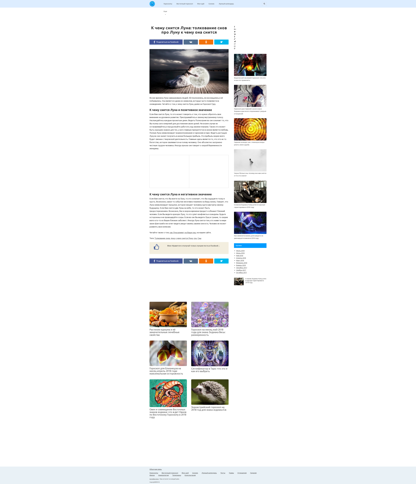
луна (173, 238)
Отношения (242, 473)
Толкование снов (162, 238)
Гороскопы (168, 4)
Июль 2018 (240, 251)
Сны (199, 238)
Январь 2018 (241, 265)
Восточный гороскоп (184, 4)
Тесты (222, 473)
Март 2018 (240, 260)
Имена (152, 475)
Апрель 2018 (241, 258)
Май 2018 (239, 255)
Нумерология (163, 475)
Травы (231, 473)
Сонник (211, 4)
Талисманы (176, 475)
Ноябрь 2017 (241, 270)
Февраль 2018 (241, 263)
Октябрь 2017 (241, 272)
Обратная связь (156, 469)
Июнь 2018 (240, 253)
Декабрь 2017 (241, 268)
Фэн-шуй (200, 4)
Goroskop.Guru (154, 479)
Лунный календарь (226, 4)
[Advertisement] (169, 171)
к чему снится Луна (184, 238)
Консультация (190, 475)
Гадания (253, 473)
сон (195, 238)
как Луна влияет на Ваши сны (183, 232)
